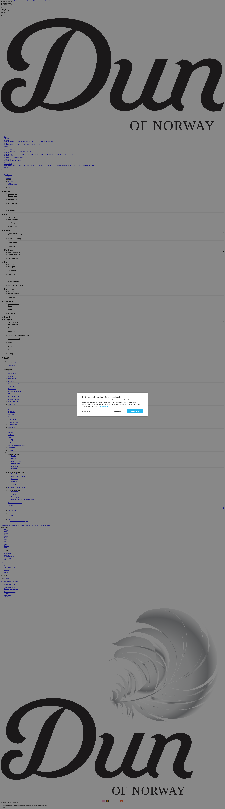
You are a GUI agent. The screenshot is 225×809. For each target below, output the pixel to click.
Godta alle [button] (135, 411)
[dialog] (112, 404)
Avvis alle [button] (118, 411)
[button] (87, 411)
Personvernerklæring (104, 406)
